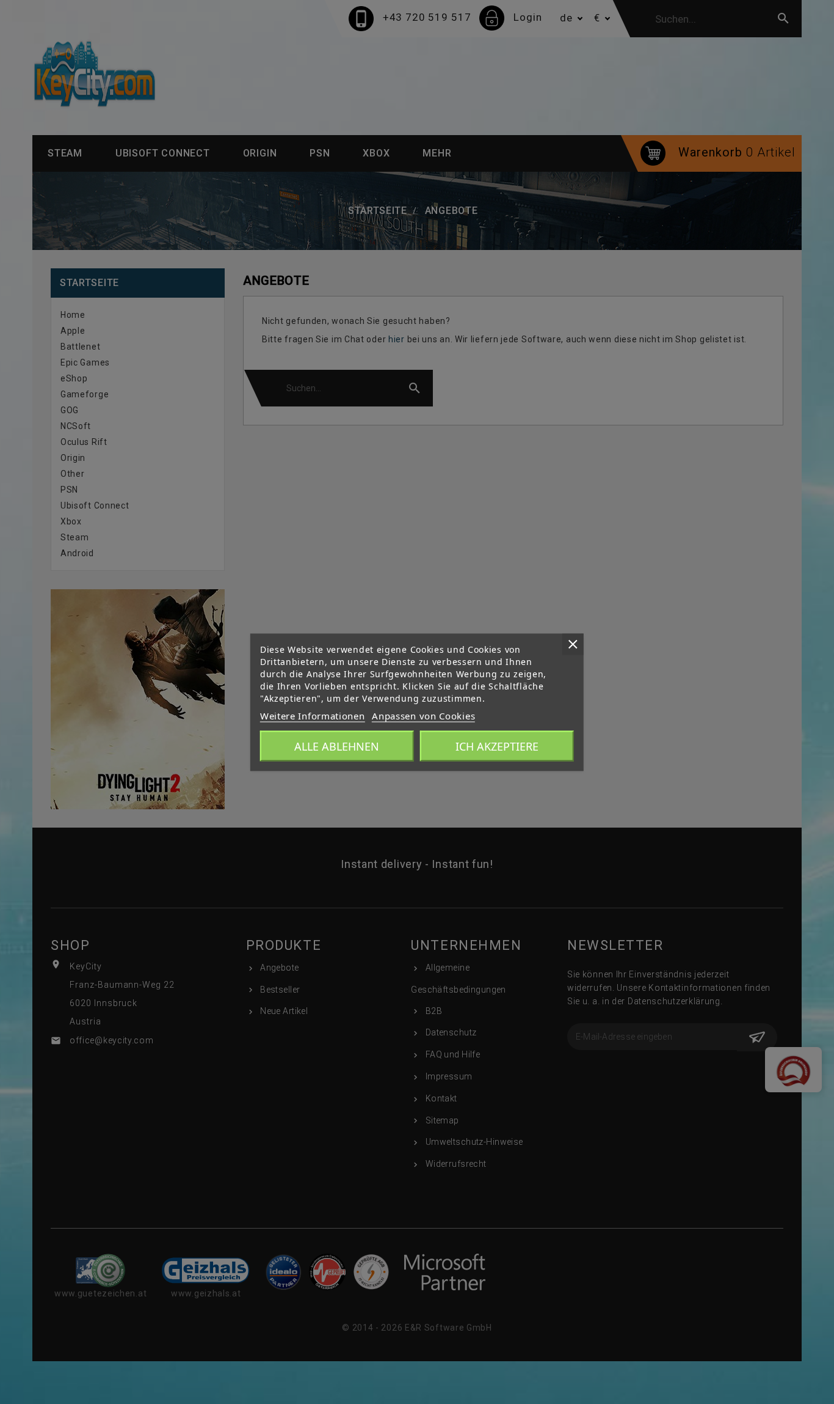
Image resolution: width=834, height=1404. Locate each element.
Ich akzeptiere (496, 745)
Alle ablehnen (336, 745)
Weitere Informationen (312, 715)
